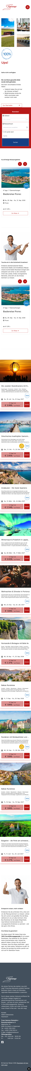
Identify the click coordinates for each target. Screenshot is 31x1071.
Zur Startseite (7, 105)
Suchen (15, 142)
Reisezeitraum (8, 124)
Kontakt (3, 1012)
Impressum (4, 1016)
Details (27, 404)
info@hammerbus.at (12, 1032)
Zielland (6, 116)
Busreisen (15, 112)
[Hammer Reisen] (9, 7)
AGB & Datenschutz (7, 1014)
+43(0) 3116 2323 (9, 1028)
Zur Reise (14, 213)
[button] (20, 164)
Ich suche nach (9, 132)
